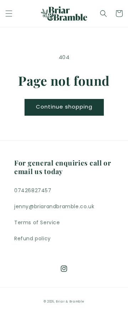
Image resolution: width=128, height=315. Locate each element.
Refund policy (32, 238)
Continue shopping (64, 106)
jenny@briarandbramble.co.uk (54, 206)
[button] (9, 13)
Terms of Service (37, 222)
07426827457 (33, 190)
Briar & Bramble (70, 301)
